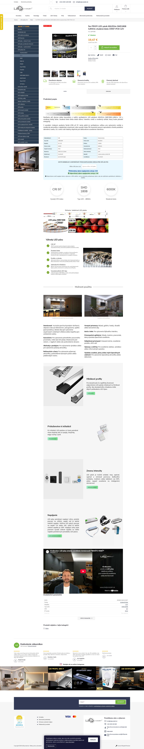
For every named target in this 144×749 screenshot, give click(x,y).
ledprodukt (110, 731)
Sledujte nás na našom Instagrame (73, 664)
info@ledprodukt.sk (112, 721)
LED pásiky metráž (22, 87)
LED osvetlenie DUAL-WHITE (25, 124)
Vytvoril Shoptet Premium (124, 746)
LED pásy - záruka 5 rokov (24, 41)
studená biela (124, 602)
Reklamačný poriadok (44, 724)
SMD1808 (125, 607)
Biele (21, 55)
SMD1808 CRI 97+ (24, 75)
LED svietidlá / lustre (23, 142)
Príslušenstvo (52, 438)
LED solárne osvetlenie (23, 35)
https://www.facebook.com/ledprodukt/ (117, 727)
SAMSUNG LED (22, 32)
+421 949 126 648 (112, 724)
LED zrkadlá (21, 139)
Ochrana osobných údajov (45, 722)
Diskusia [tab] (108, 91)
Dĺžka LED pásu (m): (75, 166)
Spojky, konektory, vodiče (24, 101)
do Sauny (22, 84)
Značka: (93, 58)
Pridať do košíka (110, 48)
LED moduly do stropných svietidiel (26, 127)
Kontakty (16, 2)
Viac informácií (69, 742)
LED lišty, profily (22, 98)
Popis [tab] (65, 91)
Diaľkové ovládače (92, 487)
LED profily (91, 393)
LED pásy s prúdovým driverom (25, 44)
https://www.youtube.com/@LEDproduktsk (117, 734)
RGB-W (22, 61)
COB (21, 72)
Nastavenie (51, 746)
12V (126, 604)
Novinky (20, 29)
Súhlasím (93, 740)
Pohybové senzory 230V (24, 133)
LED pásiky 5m (21, 50)
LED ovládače (21, 92)
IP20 (126, 611)
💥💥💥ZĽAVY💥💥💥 (23, 26)
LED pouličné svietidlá (23, 116)
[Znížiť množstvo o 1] (95, 49)
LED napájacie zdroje (23, 95)
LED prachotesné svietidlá (24, 122)
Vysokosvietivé (23, 52)
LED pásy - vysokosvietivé (24, 47)
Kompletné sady (22, 89)
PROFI (21, 64)
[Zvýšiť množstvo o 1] (95, 46)
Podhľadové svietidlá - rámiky (25, 130)
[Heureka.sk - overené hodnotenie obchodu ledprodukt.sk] (19, 721)
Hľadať (89, 9)
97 (127, 609)
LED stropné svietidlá (23, 110)
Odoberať (120, 702)
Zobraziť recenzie (32, 646)
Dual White (23, 67)
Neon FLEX (22, 81)
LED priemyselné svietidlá (24, 119)
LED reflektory (21, 104)
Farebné (22, 70)
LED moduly (21, 113)
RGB (21, 58)
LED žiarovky (21, 38)
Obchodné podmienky (26, 2)
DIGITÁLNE (23, 78)
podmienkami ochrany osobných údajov (104, 706)
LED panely (20, 107)
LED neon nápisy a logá (23, 136)
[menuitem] (18, 15)
